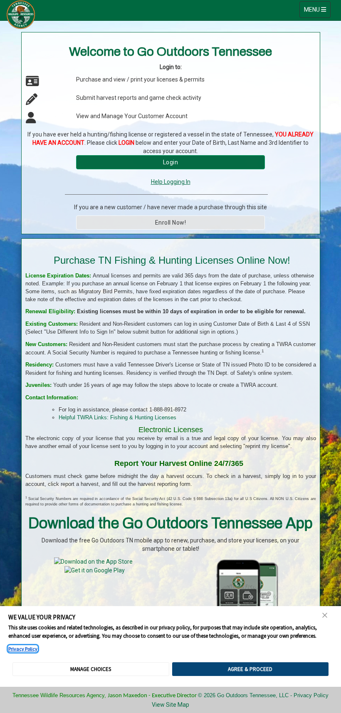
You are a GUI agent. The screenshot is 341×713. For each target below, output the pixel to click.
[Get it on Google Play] (94, 570)
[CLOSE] (325, 615)
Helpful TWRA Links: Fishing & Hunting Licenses (117, 417)
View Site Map (170, 704)
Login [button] (170, 162)
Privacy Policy (22, 649)
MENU (317, 9)
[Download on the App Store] (93, 561)
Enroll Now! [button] (170, 222)
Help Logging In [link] (170, 181)
